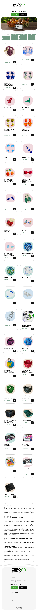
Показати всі (6, 34)
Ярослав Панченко (19, 607)
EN (23, 11)
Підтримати (23, 14)
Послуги (32, 9)
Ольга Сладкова (19, 606)
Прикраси (23, 34)
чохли (14, 34)
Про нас (11, 9)
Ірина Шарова (19, 608)
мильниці (14, 39)
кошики (23, 39)
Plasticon (16, 9)
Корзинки (31, 39)
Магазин (15, 14)
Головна (5, 9)
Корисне (22, 9)
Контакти (27, 9)
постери (6, 39)
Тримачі (32, 34)
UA (25, 11)
